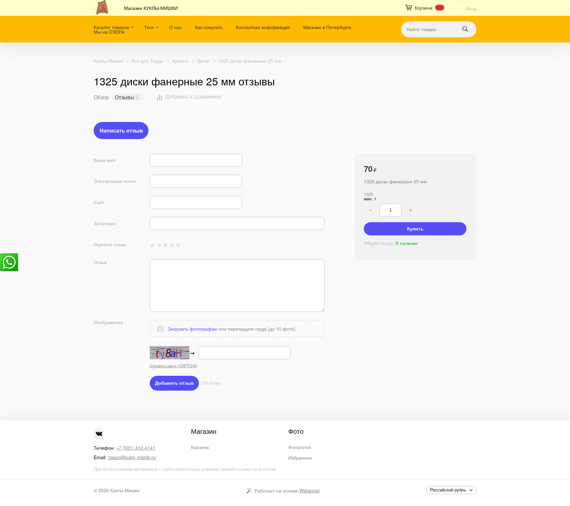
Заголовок (104, 223)
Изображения (108, 322)
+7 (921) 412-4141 (135, 447)
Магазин (203, 431)
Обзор (101, 97)
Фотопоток (299, 447)
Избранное (300, 457)
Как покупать (209, 27)
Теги (149, 27)
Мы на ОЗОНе (109, 31)
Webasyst (309, 490)
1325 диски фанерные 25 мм (249, 60)
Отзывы (124, 97)
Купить (415, 228)
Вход (471, 8)
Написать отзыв (121, 130)
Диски (203, 60)
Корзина (200, 447)
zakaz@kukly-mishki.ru (132, 457)
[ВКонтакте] (99, 434)
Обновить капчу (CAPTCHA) (173, 365)
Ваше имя (104, 160)
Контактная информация (263, 27)
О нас (175, 27)
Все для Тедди (147, 60)
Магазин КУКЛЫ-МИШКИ (151, 8)
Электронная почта (115, 181)
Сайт (99, 202)
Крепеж (180, 60)
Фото (295, 431)
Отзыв (100, 262)
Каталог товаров (111, 27)
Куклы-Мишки (108, 60)
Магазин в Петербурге (327, 27)
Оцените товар (110, 244)
